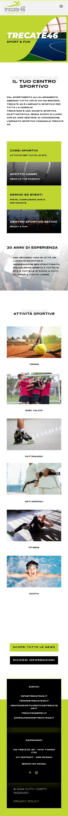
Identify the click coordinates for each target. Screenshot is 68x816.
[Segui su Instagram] (36, 772)
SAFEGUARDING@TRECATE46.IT (34, 718)
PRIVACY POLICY (26, 801)
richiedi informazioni (34, 660)
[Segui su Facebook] (30, 772)
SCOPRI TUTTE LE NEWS (34, 647)
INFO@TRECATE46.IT (34, 696)
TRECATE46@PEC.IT (34, 713)
